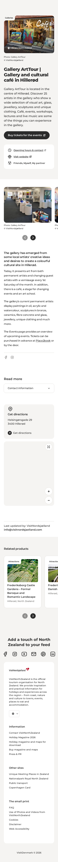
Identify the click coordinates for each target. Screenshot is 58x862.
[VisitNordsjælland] (19, 670)
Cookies (13, 819)
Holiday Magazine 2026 (22, 737)
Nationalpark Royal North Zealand (28, 778)
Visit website (21, 156)
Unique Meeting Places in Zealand (29, 774)
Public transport (18, 783)
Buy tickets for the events (25, 135)
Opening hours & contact (28, 150)
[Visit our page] (5, 654)
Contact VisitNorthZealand (24, 732)
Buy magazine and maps (23, 749)
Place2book (43, 340)
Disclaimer (15, 824)
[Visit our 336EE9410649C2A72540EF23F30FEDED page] (34, 654)
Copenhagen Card (19, 787)
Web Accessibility (19, 828)
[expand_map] (48, 446)
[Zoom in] (49, 491)
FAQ (11, 807)
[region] (29, 473)
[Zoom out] (49, 500)
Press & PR (15, 754)
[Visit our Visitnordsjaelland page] (24, 654)
